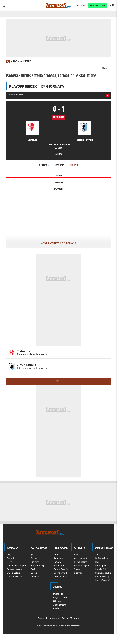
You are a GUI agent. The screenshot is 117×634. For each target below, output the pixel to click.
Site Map (57, 601)
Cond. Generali (102, 580)
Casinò (56, 608)
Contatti (99, 554)
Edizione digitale (82, 565)
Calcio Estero (13, 573)
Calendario (25, 61)
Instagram (54, 618)
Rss (76, 554)
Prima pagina (80, 562)
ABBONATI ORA (97, 5)
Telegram (74, 618)
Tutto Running (37, 565)
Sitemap (78, 573)
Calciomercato (14, 576)
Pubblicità (58, 593)
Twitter (65, 618)
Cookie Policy (102, 569)
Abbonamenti (80, 558)
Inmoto (57, 562)
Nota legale (100, 565)
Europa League (14, 569)
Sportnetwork (60, 573)
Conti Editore (60, 576)
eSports (35, 576)
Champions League (16, 565)
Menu (105, 68)
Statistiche (58, 189)
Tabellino (58, 182)
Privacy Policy (102, 576)
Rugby (34, 558)
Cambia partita (16, 94)
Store (77, 569)
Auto (56, 554)
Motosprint (59, 565)
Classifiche (59, 165)
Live (82, 5)
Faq (97, 562)
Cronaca (58, 176)
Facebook (42, 618)
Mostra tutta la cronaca (58, 243)
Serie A (10, 558)
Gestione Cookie (103, 573)
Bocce (34, 573)
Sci (32, 554)
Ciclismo (35, 562)
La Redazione (101, 558)
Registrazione (60, 597)
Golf (33, 569)
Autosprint (59, 558)
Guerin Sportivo (61, 569)
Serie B (10, 562)
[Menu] (5, 5)
